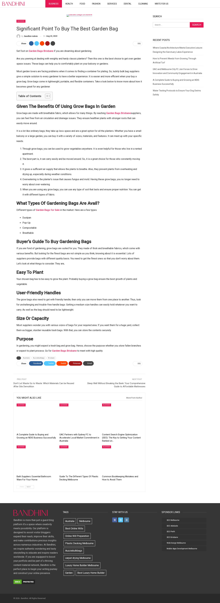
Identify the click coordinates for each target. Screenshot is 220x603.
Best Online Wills (74, 528)
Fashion (96, 4)
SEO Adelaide (172, 526)
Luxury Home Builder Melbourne (82, 565)
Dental (127, 4)
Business (54, 4)
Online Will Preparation (77, 536)
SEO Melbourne (173, 520)
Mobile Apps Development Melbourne (182, 549)
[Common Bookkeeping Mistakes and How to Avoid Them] (122, 459)
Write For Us (161, 4)
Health (69, 4)
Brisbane (51, 358)
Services (112, 4)
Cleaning (143, 4)
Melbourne (84, 521)
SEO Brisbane (172, 537)
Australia (26, 358)
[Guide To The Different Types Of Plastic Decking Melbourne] (79, 459)
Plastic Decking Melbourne (79, 543)
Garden (69, 572)
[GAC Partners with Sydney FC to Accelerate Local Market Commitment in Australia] (79, 418)
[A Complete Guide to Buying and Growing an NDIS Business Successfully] (37, 418)
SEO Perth (171, 532)
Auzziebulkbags (39, 358)
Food (82, 4)
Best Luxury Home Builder (91, 572)
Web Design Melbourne (176, 543)
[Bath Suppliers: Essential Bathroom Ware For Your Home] (37, 459)
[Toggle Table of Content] (46, 96)
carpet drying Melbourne (78, 558)
